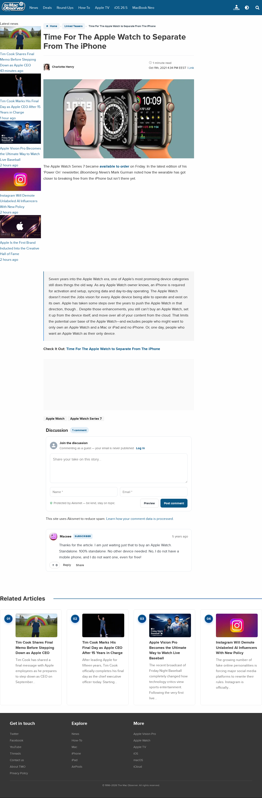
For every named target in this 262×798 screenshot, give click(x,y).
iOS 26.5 (121, 7)
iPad (75, 760)
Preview (149, 503)
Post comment (174, 503)
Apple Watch (55, 418)
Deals (47, 7)
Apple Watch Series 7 (86, 418)
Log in (140, 448)
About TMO (17, 766)
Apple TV (102, 7)
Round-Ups (65, 7)
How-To (84, 7)
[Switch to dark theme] (247, 7)
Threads (15, 753)
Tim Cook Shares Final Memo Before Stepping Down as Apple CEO (35, 647)
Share (80, 565)
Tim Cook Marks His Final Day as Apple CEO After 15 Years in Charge (102, 647)
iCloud (137, 766)
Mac (74, 747)
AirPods (77, 766)
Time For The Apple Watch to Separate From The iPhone (113, 348)
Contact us (17, 760)
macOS (138, 760)
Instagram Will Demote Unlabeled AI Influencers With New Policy (236, 647)
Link (191, 68)
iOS (135, 753)
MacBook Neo (143, 7)
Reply (67, 565)
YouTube (15, 747)
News (33, 7)
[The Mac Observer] (13, 7)
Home (53, 26)
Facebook (16, 740)
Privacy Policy (19, 773)
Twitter (14, 733)
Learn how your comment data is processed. (140, 518)
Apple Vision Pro (144, 733)
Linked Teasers (73, 26)
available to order (114, 166)
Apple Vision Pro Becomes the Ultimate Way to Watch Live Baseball (167, 650)
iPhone (76, 753)
